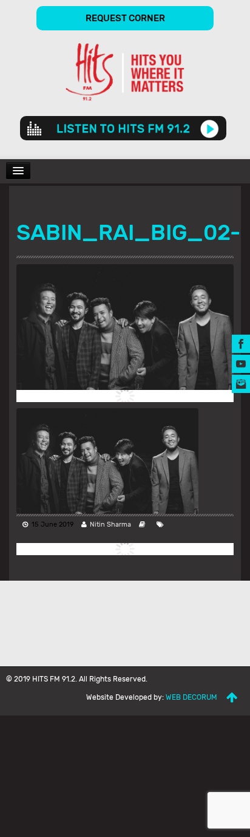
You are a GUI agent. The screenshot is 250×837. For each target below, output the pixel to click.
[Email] (241, 383)
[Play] (209, 128)
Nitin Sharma (110, 524)
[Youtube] (241, 363)
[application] (123, 128)
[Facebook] (241, 343)
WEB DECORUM (191, 697)
